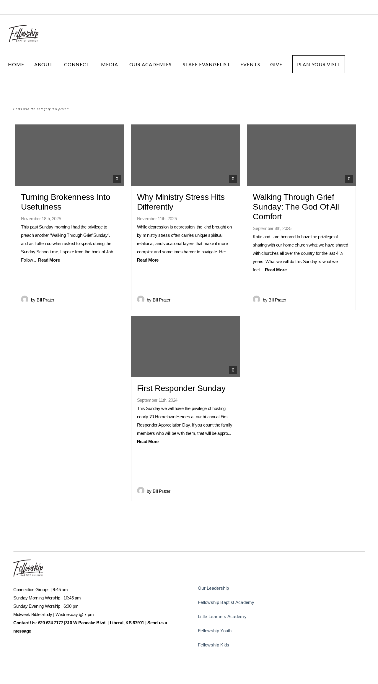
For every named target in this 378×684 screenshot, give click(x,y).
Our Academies (150, 64)
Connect (77, 64)
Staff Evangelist (206, 64)
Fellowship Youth (215, 630)
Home (16, 64)
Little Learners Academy (222, 616)
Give (276, 64)
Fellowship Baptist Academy (226, 602)
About (44, 64)
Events (250, 64)
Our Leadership (213, 588)
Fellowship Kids (213, 644)
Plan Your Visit (318, 64)
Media (110, 64)
